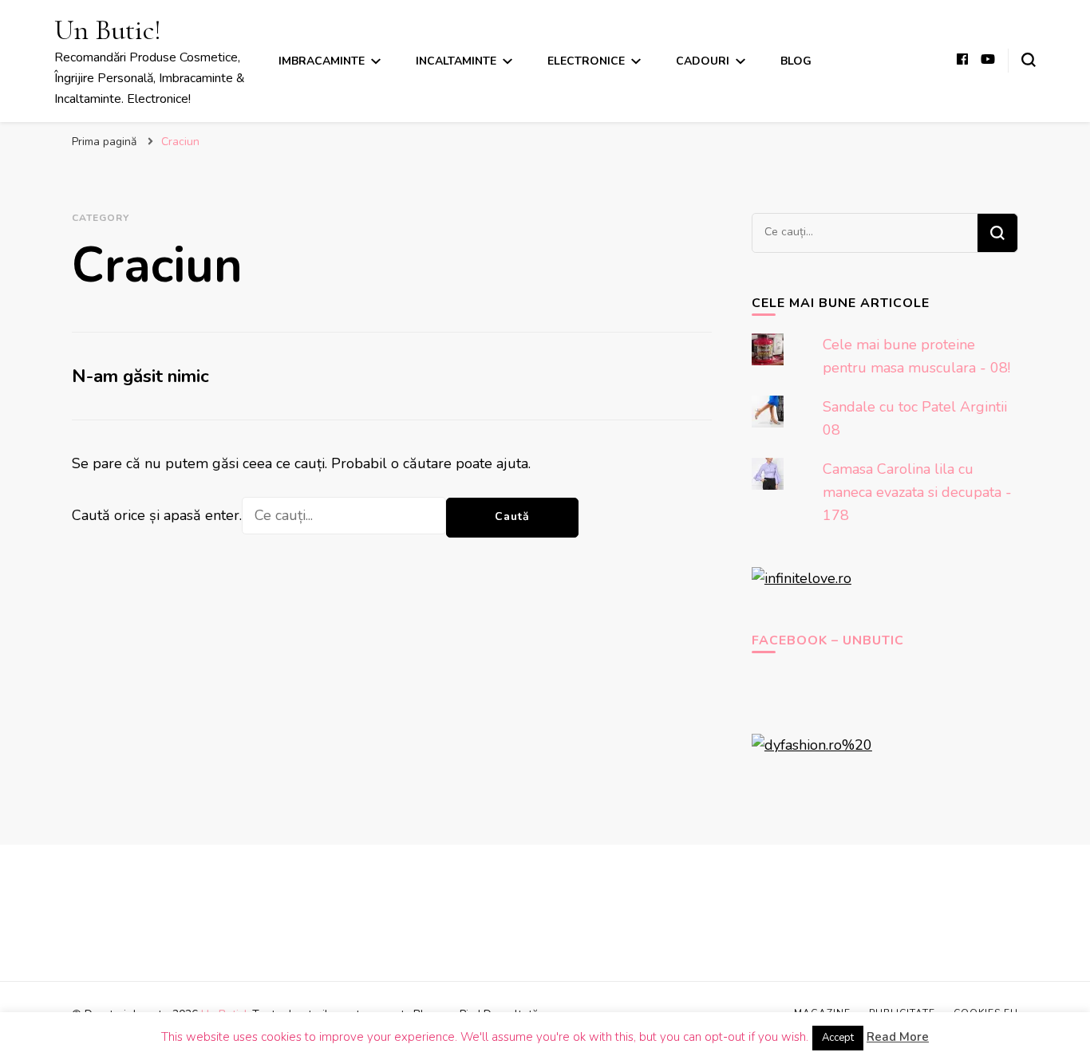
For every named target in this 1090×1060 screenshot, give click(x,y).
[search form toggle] (1028, 60)
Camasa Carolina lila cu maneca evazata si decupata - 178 (917, 492)
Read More (898, 1037)
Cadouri (702, 61)
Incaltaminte (456, 61)
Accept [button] (838, 1037)
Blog (796, 61)
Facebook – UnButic (828, 640)
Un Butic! (107, 30)
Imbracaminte (321, 61)
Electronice (586, 61)
